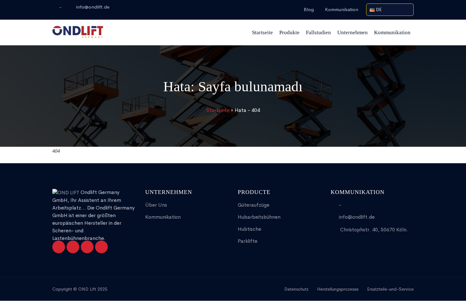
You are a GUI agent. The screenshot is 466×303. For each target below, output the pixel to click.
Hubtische (249, 229)
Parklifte (247, 241)
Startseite (262, 32)
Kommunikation (341, 9)
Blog (309, 9)
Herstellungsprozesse (338, 289)
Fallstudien (318, 32)
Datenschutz (296, 289)
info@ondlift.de (92, 7)
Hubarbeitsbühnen (259, 217)
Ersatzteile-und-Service (390, 289)
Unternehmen (352, 32)
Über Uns (156, 205)
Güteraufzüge (253, 205)
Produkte (289, 32)
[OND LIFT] (77, 32)
